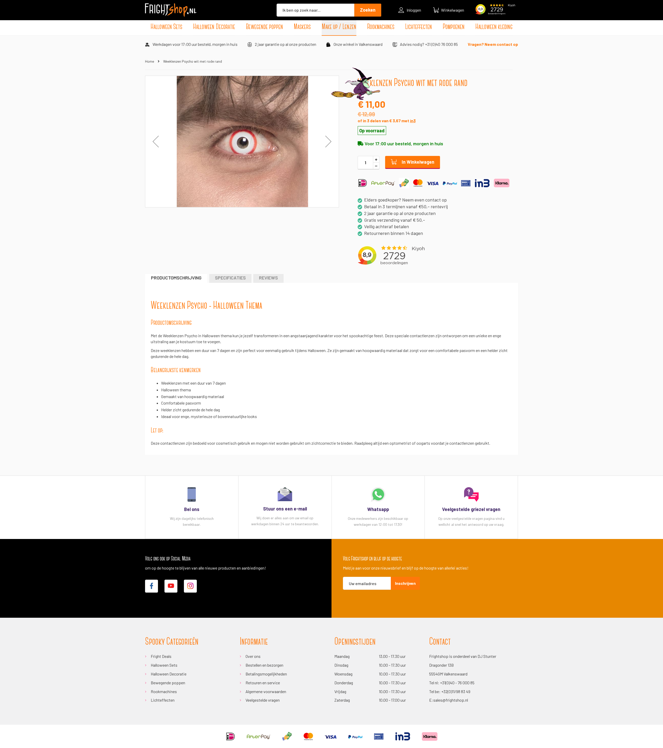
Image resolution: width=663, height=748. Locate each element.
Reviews (268, 277)
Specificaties (230, 277)
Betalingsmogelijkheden (266, 673)
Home (149, 61)
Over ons (253, 656)
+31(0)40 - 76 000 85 (457, 682)
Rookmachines (164, 691)
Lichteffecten (163, 699)
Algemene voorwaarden (266, 691)
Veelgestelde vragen (263, 699)
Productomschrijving (176, 277)
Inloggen (414, 10)
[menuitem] (166, 27)
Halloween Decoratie (168, 673)
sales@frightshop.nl (450, 699)
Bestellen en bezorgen (264, 665)
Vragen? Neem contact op (493, 44)
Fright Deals (161, 656)
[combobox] (315, 10)
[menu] (331, 27)
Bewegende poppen (168, 682)
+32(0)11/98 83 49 (455, 691)
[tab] (176, 278)
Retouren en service (263, 682)
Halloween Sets (164, 665)
